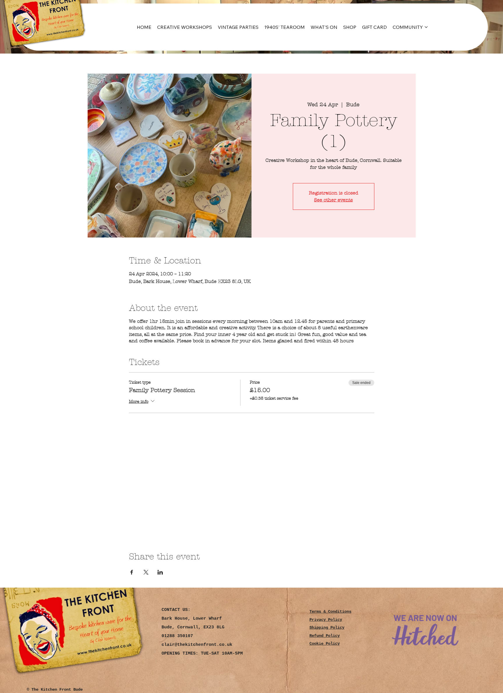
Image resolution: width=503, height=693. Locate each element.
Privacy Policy (325, 620)
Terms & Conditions (330, 611)
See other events (333, 200)
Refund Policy (324, 636)
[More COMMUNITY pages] (426, 27)
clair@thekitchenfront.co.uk (197, 644)
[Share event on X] (146, 572)
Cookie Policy (324, 643)
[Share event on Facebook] (131, 572)
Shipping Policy (326, 627)
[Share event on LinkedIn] (160, 572)
